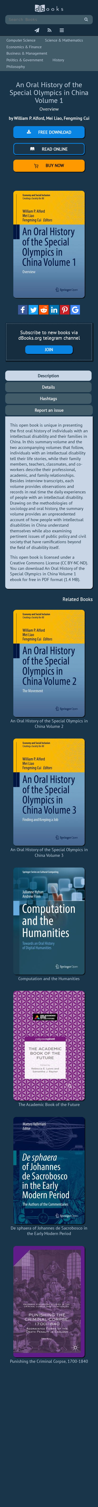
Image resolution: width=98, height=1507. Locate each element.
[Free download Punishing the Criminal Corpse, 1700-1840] (49, 1301)
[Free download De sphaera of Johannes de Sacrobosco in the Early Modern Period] (49, 1170)
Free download (54, 132)
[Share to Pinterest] (64, 313)
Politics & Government (24, 59)
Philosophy (15, 66)
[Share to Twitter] (33, 313)
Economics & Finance (24, 46)
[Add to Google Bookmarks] (75, 313)
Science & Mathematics (64, 40)
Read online (54, 149)
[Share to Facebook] (23, 313)
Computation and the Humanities (49, 978)
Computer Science (20, 40)
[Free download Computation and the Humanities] (49, 921)
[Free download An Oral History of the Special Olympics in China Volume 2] (49, 663)
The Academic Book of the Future (49, 1104)
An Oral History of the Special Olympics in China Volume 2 (49, 723)
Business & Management (26, 53)
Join (49, 349)
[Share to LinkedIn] (54, 313)
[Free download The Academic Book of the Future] (49, 1046)
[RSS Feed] (49, 31)
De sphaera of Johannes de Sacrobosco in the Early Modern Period (49, 1230)
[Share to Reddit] (44, 313)
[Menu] (62, 31)
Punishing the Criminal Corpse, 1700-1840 (49, 1361)
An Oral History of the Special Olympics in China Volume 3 (49, 852)
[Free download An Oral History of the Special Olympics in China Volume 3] (49, 792)
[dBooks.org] (49, 11)
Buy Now (54, 165)
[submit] (86, 19)
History (58, 59)
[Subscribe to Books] (36, 31)
